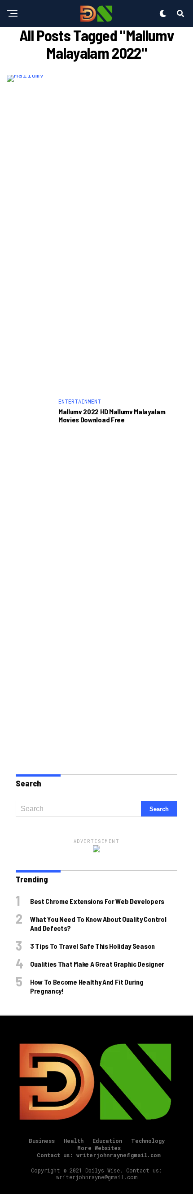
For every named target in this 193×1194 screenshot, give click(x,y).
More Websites (99, 1147)
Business (42, 1140)
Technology (148, 1140)
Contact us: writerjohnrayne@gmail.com (99, 1155)
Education (107, 1140)
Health (73, 1140)
